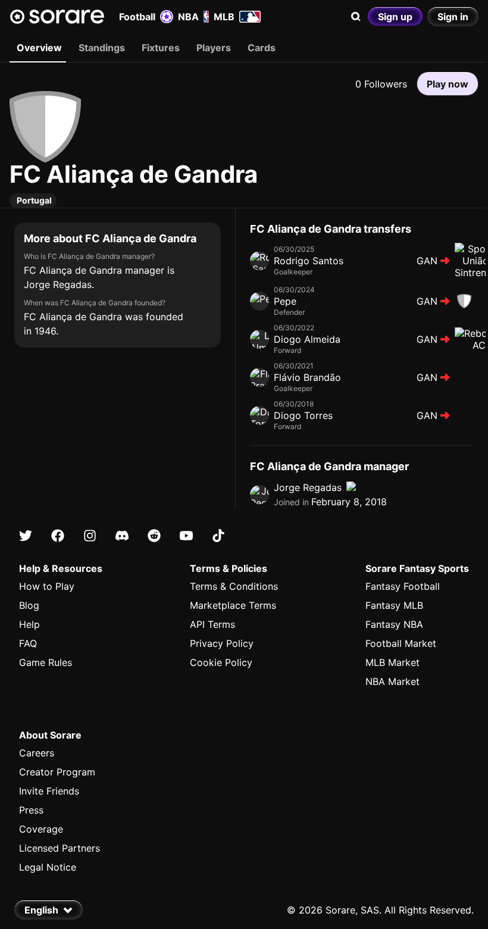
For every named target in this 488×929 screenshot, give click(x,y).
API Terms (212, 624)
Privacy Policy (222, 643)
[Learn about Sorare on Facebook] (57, 535)
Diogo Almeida (307, 339)
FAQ (28, 643)
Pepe (285, 301)
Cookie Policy (221, 662)
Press (31, 810)
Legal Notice (47, 867)
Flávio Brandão (307, 377)
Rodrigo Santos (308, 261)
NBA (188, 17)
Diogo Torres (303, 415)
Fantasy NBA (394, 624)
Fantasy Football (402, 586)
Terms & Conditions (234, 586)
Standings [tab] (102, 48)
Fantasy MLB (394, 605)
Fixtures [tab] (161, 48)
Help (29, 624)
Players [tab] (213, 48)
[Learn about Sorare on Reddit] (154, 535)
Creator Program (57, 772)
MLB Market (392, 662)
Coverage (41, 829)
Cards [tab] (262, 48)
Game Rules (45, 662)
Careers (36, 753)
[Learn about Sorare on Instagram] (90, 535)
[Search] (356, 17)
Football (137, 17)
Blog (29, 605)
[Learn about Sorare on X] (25, 535)
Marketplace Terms (233, 605)
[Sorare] (57, 17)
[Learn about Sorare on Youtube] (186, 535)
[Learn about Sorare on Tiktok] (218, 535)
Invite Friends (49, 791)
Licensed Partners (59, 848)
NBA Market (392, 681)
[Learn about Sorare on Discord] (122, 535)
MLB (224, 17)
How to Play (46, 586)
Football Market (400, 643)
